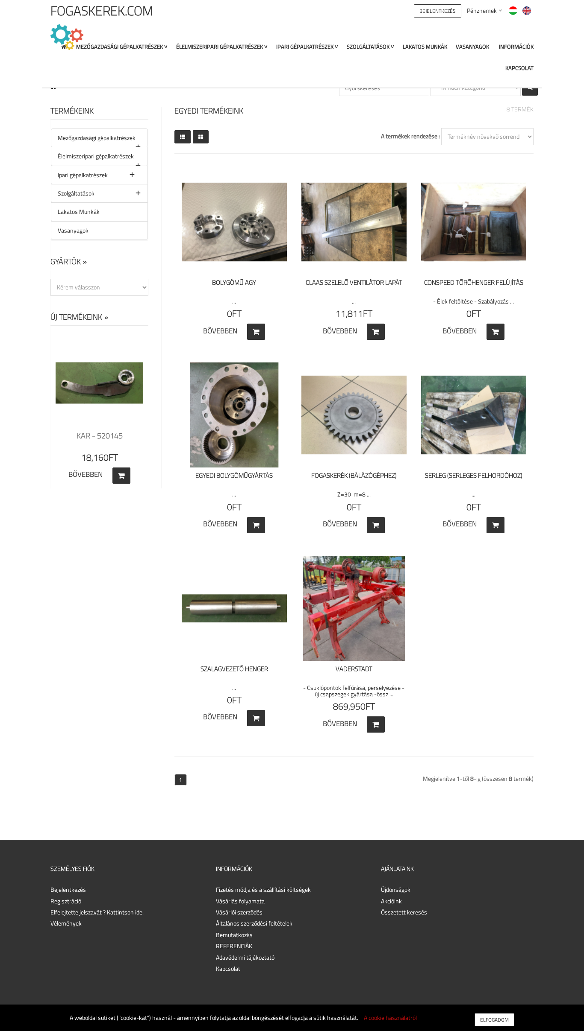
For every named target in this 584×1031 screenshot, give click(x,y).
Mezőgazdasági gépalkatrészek (97, 137)
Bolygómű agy (234, 282)
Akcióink (391, 901)
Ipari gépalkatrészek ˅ (307, 47)
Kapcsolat (519, 68)
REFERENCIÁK (234, 945)
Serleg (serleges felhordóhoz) (473, 475)
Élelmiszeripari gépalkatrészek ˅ (222, 47)
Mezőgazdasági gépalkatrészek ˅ (122, 47)
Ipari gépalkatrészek (83, 174)
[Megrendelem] (256, 332)
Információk (516, 47)
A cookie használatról (390, 1017)
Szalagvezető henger (234, 669)
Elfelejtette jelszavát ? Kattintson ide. (97, 912)
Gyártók (65, 261)
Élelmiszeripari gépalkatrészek (96, 156)
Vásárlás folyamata (240, 901)
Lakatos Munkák (425, 47)
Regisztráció (65, 901)
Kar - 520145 (100, 435)
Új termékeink (76, 317)
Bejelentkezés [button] (68, 889)
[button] (437, 10)
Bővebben (85, 474)
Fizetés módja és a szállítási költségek (263, 889)
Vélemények (66, 923)
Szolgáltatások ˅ (370, 47)
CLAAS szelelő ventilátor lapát (354, 282)
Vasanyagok (472, 47)
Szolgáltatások (76, 193)
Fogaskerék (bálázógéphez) (354, 475)
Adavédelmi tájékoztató (245, 957)
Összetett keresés (404, 912)
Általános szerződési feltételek (254, 923)
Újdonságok (395, 889)
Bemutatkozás (234, 934)
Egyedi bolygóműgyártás (234, 475)
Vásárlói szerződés (239, 912)
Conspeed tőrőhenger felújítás (473, 282)
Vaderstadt (354, 669)
